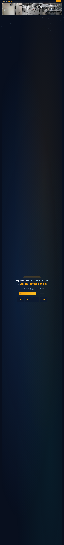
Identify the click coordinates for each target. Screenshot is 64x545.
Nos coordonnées (41, 293)
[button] (2, 8)
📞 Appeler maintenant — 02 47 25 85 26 (27, 293)
